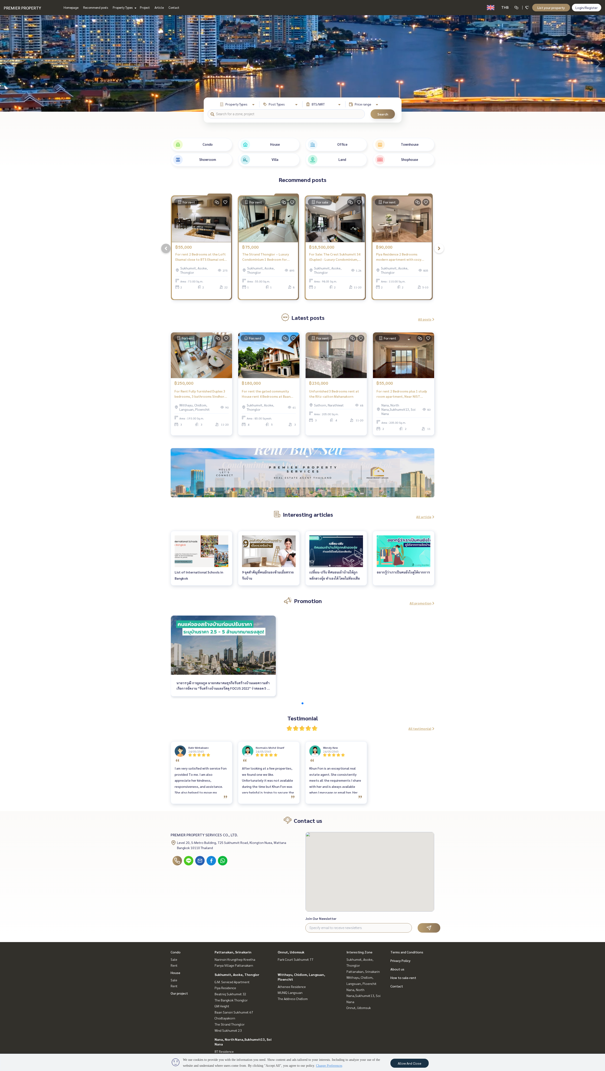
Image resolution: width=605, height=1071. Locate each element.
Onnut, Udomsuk (291, 952)
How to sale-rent (403, 977)
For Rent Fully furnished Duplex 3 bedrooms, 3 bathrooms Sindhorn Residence (200, 394)
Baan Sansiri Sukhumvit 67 (234, 1012)
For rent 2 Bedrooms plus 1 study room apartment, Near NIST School (401, 394)
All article (423, 517)
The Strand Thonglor (230, 1024)
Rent (174, 965)
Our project (179, 993)
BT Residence (224, 1051)
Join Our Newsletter (321, 918)
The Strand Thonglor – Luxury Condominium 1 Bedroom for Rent (265, 257)
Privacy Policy (400, 960)
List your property (551, 7)
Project (145, 7)
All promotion (420, 603)
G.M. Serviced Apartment (232, 982)
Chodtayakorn (225, 1018)
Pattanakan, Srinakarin (233, 952)
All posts (424, 319)
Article (159, 7)
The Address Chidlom (293, 998)
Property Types (123, 7)
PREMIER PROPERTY (22, 7)
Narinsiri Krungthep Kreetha (235, 959)
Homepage (71, 7)
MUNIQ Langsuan (290, 992)
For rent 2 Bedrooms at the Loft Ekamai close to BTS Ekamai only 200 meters (200, 257)
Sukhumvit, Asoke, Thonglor (237, 974)
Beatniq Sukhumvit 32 (230, 994)
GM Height (222, 1006)
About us (397, 969)
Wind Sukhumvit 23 (228, 1030)
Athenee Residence (292, 986)
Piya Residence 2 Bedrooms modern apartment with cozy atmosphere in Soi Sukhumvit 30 (401, 257)
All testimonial (419, 728)
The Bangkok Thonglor (231, 1000)
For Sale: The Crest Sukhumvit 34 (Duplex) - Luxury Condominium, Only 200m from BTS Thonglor (334, 257)
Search (382, 114)
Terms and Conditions (406, 952)
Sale (174, 959)
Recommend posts (95, 7)
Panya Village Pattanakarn (234, 965)
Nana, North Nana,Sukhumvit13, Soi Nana (363, 995)
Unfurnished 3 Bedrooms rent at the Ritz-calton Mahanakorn (334, 394)
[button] (598, 63)
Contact (174, 7)
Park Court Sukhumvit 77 (295, 959)
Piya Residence (225, 988)
